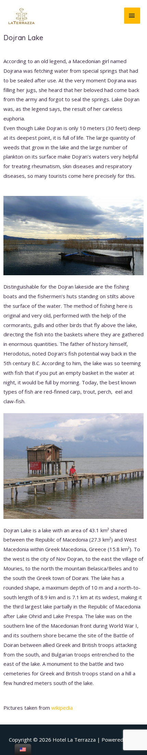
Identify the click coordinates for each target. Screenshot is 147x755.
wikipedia (62, 707)
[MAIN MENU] (132, 16)
